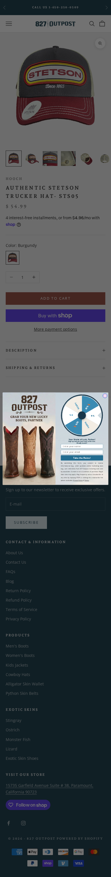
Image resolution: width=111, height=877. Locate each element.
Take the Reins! (82, 457)
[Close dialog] (105, 395)
